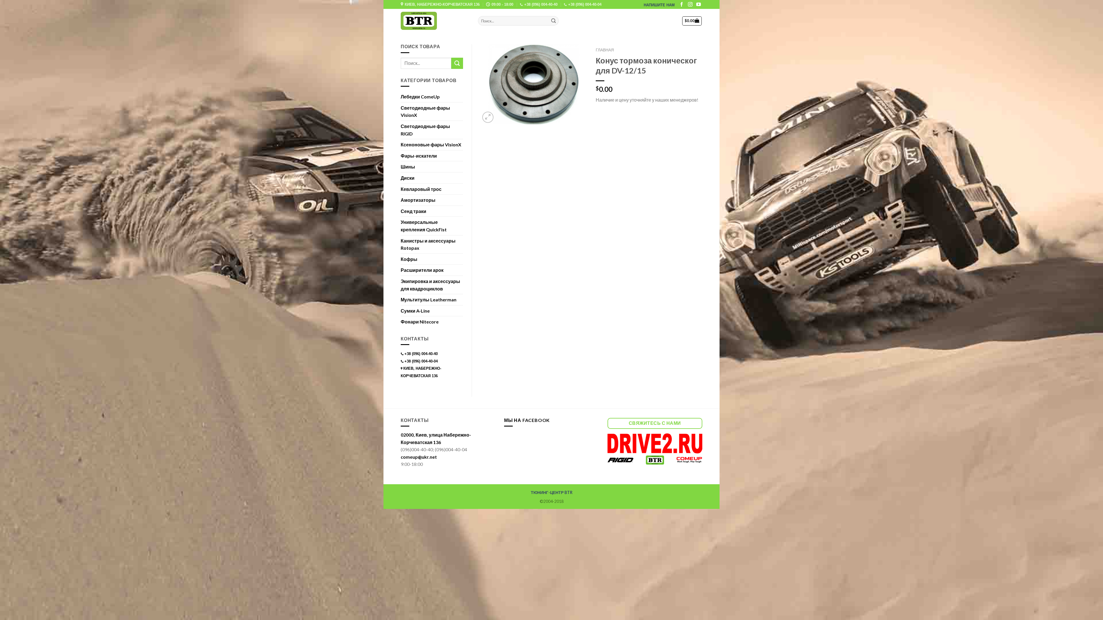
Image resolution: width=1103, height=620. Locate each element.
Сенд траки (413, 211)
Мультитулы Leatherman (428, 299)
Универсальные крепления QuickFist (424, 225)
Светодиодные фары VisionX (425, 111)
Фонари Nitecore (420, 321)
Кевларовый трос (421, 189)
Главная (605, 50)
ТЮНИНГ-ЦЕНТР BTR (551, 492)
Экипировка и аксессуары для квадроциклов (430, 284)
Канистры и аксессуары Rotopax (428, 244)
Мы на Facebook (527, 420)
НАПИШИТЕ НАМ (659, 5)
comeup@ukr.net (419, 457)
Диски (407, 178)
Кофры (409, 259)
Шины (408, 166)
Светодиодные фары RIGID (425, 129)
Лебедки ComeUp (420, 96)
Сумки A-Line (415, 310)
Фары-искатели (419, 155)
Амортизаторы (418, 200)
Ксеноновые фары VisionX (431, 144)
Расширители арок (422, 270)
